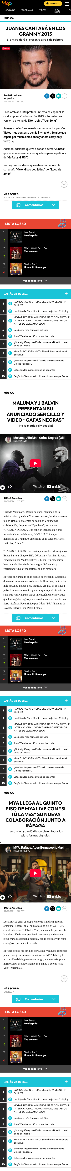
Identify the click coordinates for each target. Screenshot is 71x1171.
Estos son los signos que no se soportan (34, 369)
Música (9, 18)
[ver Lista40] (15, 252)
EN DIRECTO (55, 4)
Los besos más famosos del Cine (31, 329)
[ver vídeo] (15, 236)
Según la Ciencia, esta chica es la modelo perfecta (41, 376)
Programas (27, 10)
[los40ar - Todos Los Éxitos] (7, 3)
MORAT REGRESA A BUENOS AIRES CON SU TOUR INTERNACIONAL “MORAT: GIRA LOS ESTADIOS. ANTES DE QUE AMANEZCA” (42, 320)
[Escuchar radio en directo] (47, 3)
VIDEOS (42, 10)
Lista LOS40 (9, 10)
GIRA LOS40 (57, 11)
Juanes (7, 197)
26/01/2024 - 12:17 (14, 501)
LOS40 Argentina (13, 498)
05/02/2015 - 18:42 (14, 101)
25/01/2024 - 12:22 (14, 911)
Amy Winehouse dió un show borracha (34, 336)
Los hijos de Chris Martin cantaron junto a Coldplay (41, 311)
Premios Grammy (26, 197)
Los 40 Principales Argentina (13, 96)
